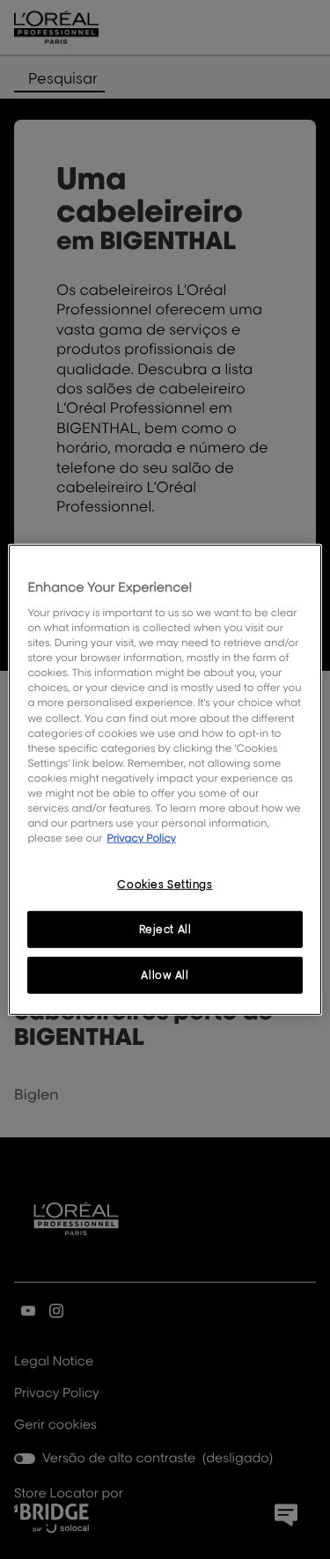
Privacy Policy (141, 837)
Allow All (164, 975)
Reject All (165, 929)
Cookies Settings (164, 884)
